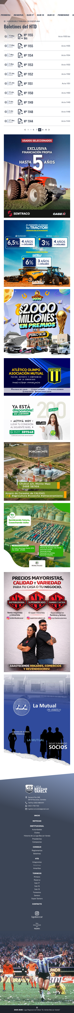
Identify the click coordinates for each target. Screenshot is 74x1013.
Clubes (37, 833)
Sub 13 (37, 889)
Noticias (37, 821)
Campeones (37, 842)
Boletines (37, 854)
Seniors (37, 895)
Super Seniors (37, 899)
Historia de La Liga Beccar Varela (37, 836)
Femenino (37, 892)
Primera (37, 877)
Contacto (37, 904)
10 (46, 130)
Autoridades (37, 829)
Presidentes (37, 839)
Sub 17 (37, 883)
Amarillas (37, 868)
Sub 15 (37, 886)
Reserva (37, 880)
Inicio (37, 816)
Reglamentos (37, 850)
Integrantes (37, 862)
